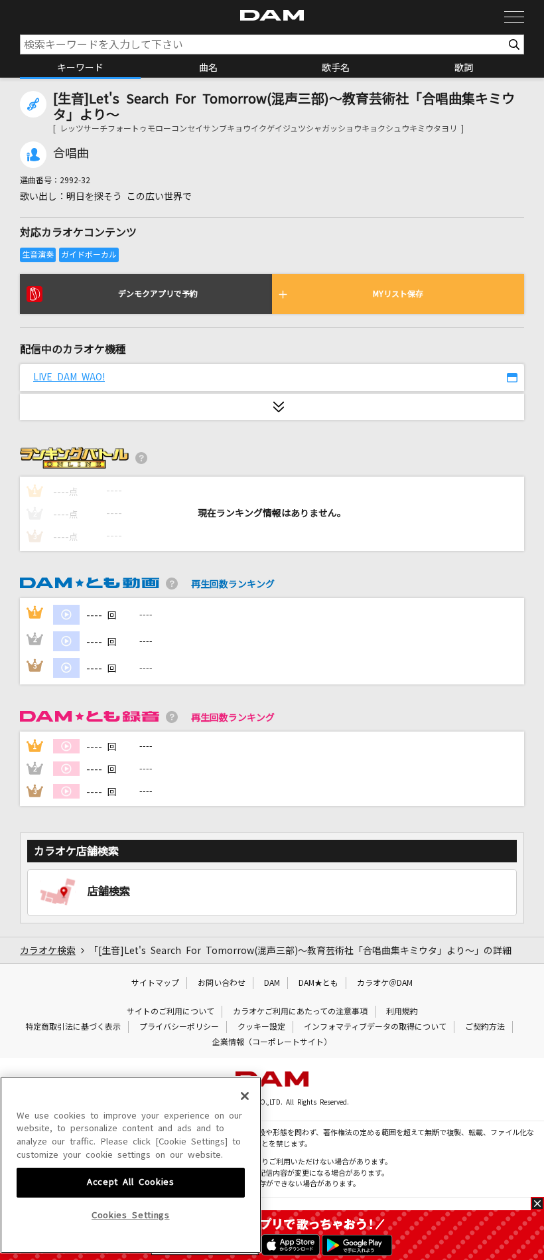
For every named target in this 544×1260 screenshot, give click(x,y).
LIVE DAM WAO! (69, 377)
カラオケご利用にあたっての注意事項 (300, 1012)
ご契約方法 (485, 1027)
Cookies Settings (131, 1215)
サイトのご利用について (170, 1012)
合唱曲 (71, 153)
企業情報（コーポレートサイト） (272, 1042)
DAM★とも (318, 983)
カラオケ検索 (48, 950)
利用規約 (402, 1012)
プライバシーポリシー (179, 1027)
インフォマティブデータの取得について (375, 1027)
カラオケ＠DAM (385, 983)
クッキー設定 (261, 1027)
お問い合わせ (221, 983)
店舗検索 (109, 891)
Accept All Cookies (130, 1182)
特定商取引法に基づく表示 (73, 1027)
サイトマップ (155, 983)
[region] (130, 1165)
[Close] (244, 1096)
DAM (272, 983)
